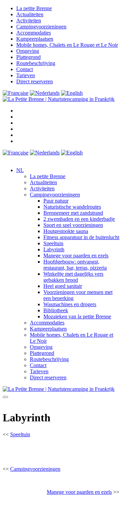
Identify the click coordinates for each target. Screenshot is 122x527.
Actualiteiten (29, 14)
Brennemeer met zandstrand (73, 213)
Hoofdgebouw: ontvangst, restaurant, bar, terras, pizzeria (75, 265)
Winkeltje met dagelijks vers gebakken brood (73, 277)
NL (20, 170)
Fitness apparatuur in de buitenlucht (81, 237)
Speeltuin (53, 243)
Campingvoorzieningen (41, 26)
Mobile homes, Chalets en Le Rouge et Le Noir (67, 45)
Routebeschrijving (35, 63)
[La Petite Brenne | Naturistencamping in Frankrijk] (59, 99)
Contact (24, 69)
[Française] (15, 93)
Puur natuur (55, 201)
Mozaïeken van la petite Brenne (77, 316)
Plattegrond (28, 57)
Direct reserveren (34, 81)
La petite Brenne (34, 8)
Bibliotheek (55, 310)
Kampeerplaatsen (34, 39)
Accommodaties (33, 33)
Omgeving (27, 51)
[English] (72, 93)
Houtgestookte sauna (65, 231)
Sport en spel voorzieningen (73, 225)
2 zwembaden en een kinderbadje (79, 219)
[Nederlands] (45, 93)
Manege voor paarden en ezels (75, 255)
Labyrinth (53, 249)
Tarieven (25, 75)
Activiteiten (28, 20)
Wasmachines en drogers (69, 304)
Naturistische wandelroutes (72, 207)
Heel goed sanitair (62, 286)
